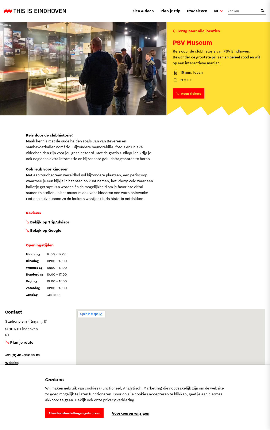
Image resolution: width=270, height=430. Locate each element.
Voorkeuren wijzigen (130, 413)
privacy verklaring (118, 400)
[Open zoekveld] (262, 10)
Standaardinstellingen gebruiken (74, 413)
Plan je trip (170, 10)
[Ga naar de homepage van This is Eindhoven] (35, 11)
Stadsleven (197, 10)
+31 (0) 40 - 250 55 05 (22, 355)
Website (11, 362)
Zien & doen (143, 10)
